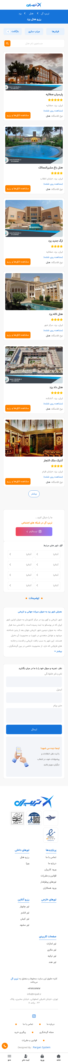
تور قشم (25, 913)
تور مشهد (24, 925)
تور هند (52, 962)
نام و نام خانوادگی (53, 674)
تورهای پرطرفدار (48, 882)
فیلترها (55, 31)
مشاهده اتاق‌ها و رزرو (18, 115)
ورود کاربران (50, 869)
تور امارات (51, 944)
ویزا (27, 863)
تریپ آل (45, 13)
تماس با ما (51, 857)
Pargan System (41, 1047)
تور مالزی (51, 950)
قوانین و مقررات (48, 876)
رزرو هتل (24, 857)
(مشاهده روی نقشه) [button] (53, 111)
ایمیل (59, 690)
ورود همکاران (49, 888)
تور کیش (24, 919)
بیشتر (34, 494)
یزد (20, 13)
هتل (31, 13)
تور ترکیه (52, 956)
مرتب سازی (34, 31)
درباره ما (52, 863)
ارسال (34, 729)
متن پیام (57, 705)
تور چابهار (24, 906)
